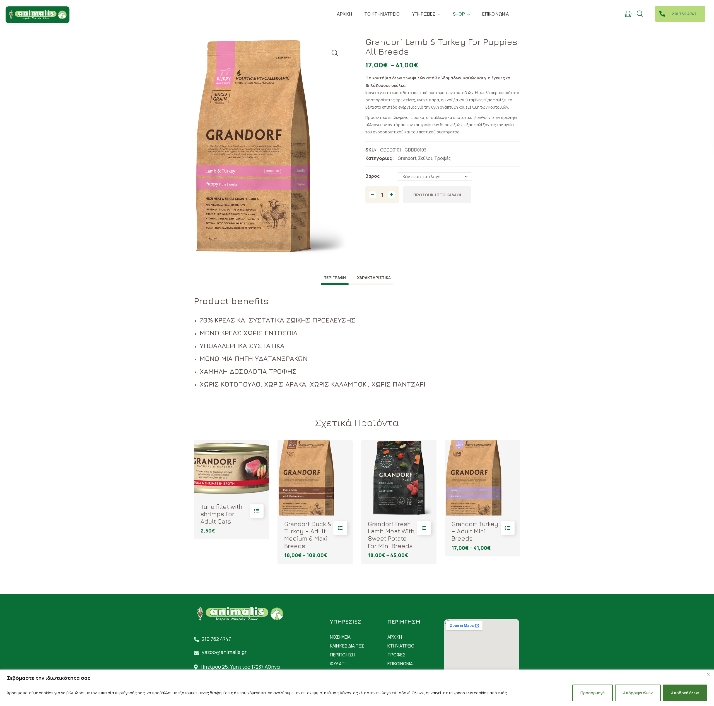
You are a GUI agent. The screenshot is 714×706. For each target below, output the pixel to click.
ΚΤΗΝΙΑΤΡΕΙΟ (400, 646)
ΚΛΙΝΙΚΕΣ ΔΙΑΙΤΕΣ (347, 646)
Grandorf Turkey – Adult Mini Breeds (475, 531)
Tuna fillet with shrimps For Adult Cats (221, 514)
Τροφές (442, 158)
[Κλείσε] (708, 674)
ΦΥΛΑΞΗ (339, 664)
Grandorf (407, 158)
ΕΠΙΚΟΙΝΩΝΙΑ (400, 664)
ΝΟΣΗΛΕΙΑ (340, 637)
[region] (357, 688)
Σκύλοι (425, 158)
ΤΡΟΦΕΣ (396, 655)
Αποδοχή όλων (685, 692)
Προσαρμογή (592, 692)
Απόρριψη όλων (638, 692)
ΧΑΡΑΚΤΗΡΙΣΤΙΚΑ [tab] (374, 277)
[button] (628, 13)
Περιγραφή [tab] (335, 277)
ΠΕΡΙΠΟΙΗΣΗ (342, 655)
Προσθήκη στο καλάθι (437, 194)
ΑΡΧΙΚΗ (394, 637)
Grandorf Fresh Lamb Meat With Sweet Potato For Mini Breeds (391, 534)
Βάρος (372, 176)
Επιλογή (257, 511)
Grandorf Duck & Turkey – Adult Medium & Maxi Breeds (307, 534)
